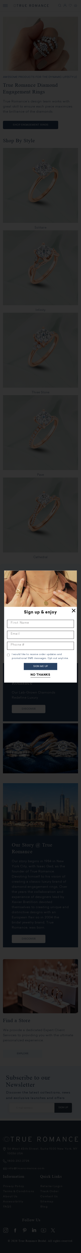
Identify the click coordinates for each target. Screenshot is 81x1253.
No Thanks (40, 674)
